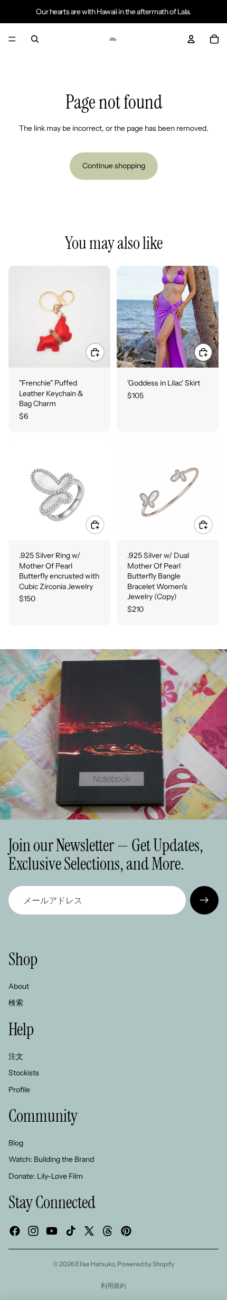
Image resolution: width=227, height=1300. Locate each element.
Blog (15, 1143)
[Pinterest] (126, 1231)
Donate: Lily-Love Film (45, 1176)
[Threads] (107, 1231)
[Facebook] (14, 1231)
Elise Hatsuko (95, 1264)
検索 (15, 1003)
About (18, 986)
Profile (19, 1089)
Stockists (23, 1072)
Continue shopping (113, 165)
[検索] (34, 39)
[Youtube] (51, 1231)
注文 (15, 1056)
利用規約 (113, 1285)
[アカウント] (191, 39)
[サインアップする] (204, 900)
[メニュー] (12, 39)
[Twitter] (89, 1231)
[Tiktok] (70, 1231)
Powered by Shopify (145, 1264)
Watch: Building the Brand (51, 1159)
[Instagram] (33, 1231)
